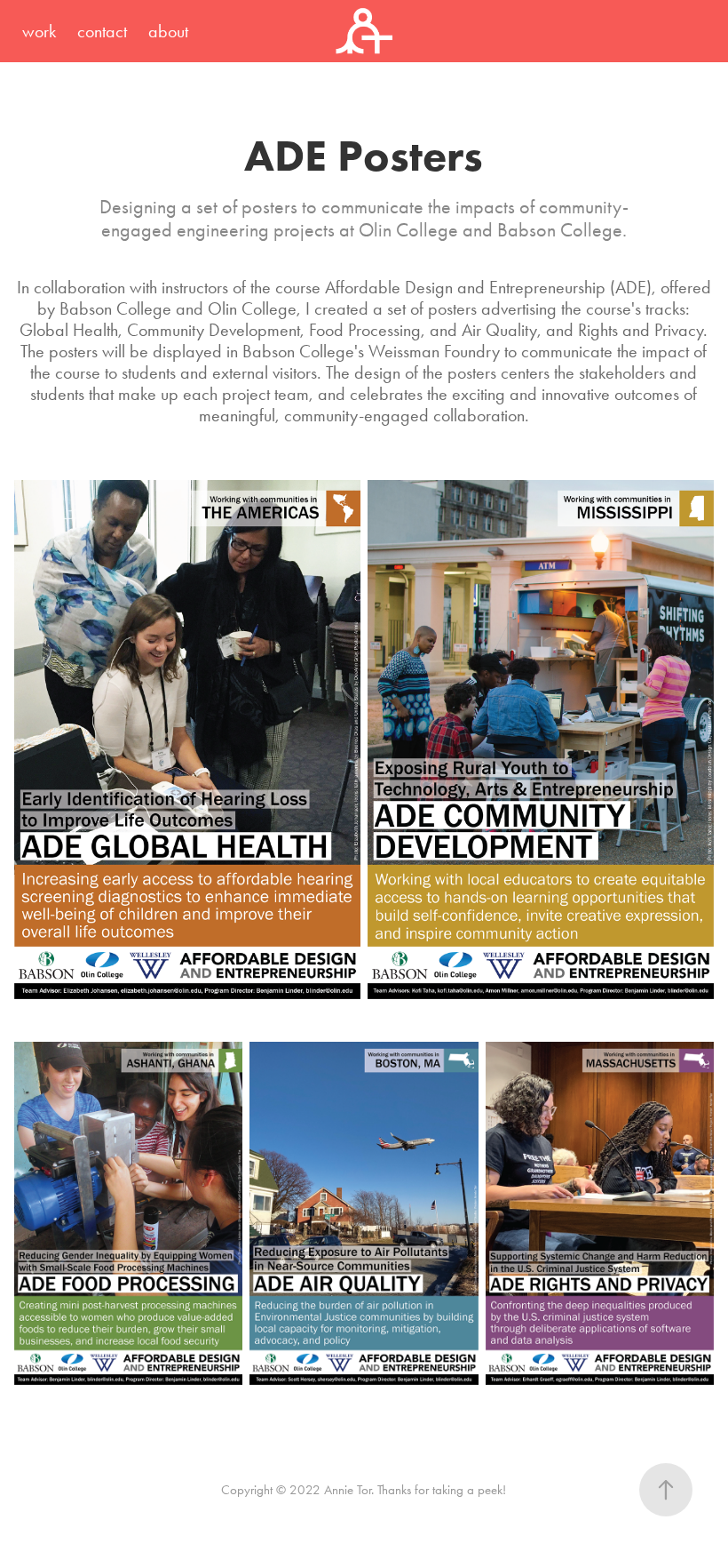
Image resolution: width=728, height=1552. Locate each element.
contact (102, 31)
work (39, 31)
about (168, 31)
